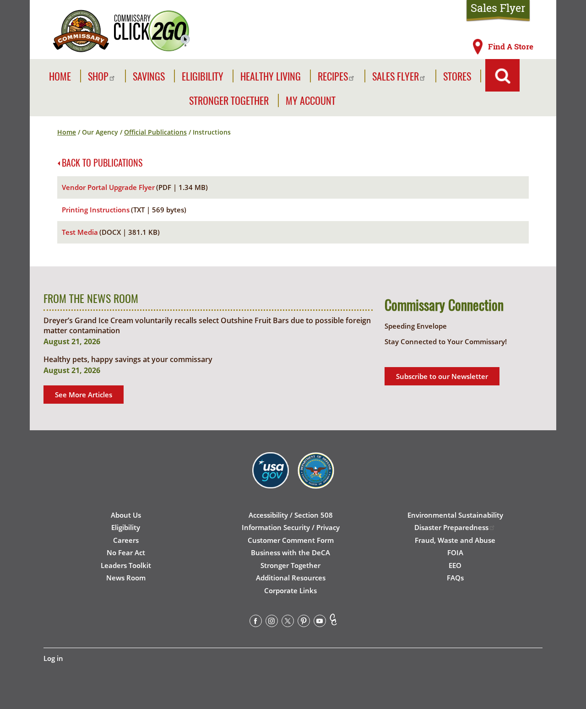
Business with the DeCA (290, 552)
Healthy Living (270, 76)
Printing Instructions (96, 209)
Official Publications (155, 132)
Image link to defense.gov (316, 480)
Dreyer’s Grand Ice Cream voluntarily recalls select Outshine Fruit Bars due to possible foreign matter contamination (207, 325)
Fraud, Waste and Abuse (455, 540)
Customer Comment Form (291, 540)
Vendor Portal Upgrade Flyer (108, 187)
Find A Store (510, 46)
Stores (457, 76)
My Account (311, 100)
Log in (53, 658)
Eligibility (202, 76)
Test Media (80, 232)
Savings (149, 76)
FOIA (455, 552)
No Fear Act (126, 552)
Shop (98, 76)
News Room (126, 577)
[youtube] (320, 622)
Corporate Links (290, 590)
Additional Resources (291, 577)
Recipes (333, 76)
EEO (455, 565)
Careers (126, 540)
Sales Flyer (498, 8)
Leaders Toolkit (126, 565)
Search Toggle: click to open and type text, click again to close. (502, 75)
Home (60, 76)
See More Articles (83, 394)
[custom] (333, 622)
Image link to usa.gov (270, 480)
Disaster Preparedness (451, 527)
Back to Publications (102, 162)
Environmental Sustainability (455, 515)
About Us (126, 515)
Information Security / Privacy (291, 527)
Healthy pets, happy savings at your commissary (127, 359)
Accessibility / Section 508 (291, 515)
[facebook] (256, 622)
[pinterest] (304, 622)
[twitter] (288, 622)
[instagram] (272, 622)
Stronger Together (229, 100)
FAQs (455, 577)
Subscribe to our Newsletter (442, 376)
